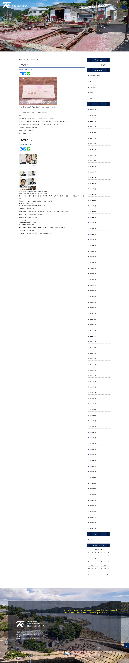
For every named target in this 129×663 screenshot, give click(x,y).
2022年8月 (93, 296)
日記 (91, 540)
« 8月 (88, 574)
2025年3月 (93, 155)
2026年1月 (93, 121)
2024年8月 (93, 189)
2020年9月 (93, 409)
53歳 (91, 93)
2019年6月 (93, 494)
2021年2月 (93, 381)
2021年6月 (93, 359)
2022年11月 (93, 279)
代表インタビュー (81, 612)
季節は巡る (93, 87)
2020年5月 (93, 432)
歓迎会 (92, 98)
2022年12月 (93, 274)
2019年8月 (93, 483)
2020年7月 (93, 421)
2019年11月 (93, 466)
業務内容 (76, 610)
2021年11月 (93, 336)
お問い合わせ (92, 612)
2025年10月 (93, 127)
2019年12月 (93, 460)
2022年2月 (93, 319)
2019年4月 (93, 506)
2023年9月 (93, 240)
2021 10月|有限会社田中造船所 (119, 2)
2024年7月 (93, 194)
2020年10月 (93, 404)
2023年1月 (93, 268)
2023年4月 (93, 257)
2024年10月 (93, 183)
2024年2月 (93, 211)
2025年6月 (93, 144)
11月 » (108, 574)
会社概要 (98, 610)
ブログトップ (98, 60)
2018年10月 (93, 528)
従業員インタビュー (69, 612)
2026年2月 (93, 115)
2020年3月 (93, 443)
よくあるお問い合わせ (87, 610)
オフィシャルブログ (104, 612)
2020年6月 (93, 426)
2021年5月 (93, 364)
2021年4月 (93, 370)
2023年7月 (93, 245)
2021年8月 (93, 347)
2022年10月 (93, 285)
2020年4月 (93, 438)
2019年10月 (93, 472)
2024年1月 (93, 217)
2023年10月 (93, 234)
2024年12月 (93, 172)
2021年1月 (93, 387)
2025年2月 (93, 161)
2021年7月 (93, 353)
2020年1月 (93, 455)
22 (105, 565)
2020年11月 (93, 398)
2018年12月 (93, 517)
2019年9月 (93, 477)
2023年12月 (93, 223)
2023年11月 (93, 228)
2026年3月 (93, 110)
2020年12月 (93, 393)
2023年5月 (93, 251)
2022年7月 (93, 302)
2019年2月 (93, 511)
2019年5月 (93, 500)
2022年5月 (93, 308)
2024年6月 (93, 200)
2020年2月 (93, 449)
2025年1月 (93, 166)
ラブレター (26, 64)
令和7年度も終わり (95, 76)
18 (92, 565)
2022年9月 (93, 291)
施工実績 (105, 610)
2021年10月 (93, 342)
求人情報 (112, 610)
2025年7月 (93, 138)
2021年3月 (93, 376)
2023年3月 (93, 262)
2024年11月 (93, 178)
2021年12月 (93, 330)
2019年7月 (93, 489)
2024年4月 (93, 206)
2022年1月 (93, 325)
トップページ (67, 610)
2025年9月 (93, 132)
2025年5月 (93, 149)
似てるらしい (26, 140)
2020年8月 (93, 415)
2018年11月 (93, 523)
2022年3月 (93, 313)
